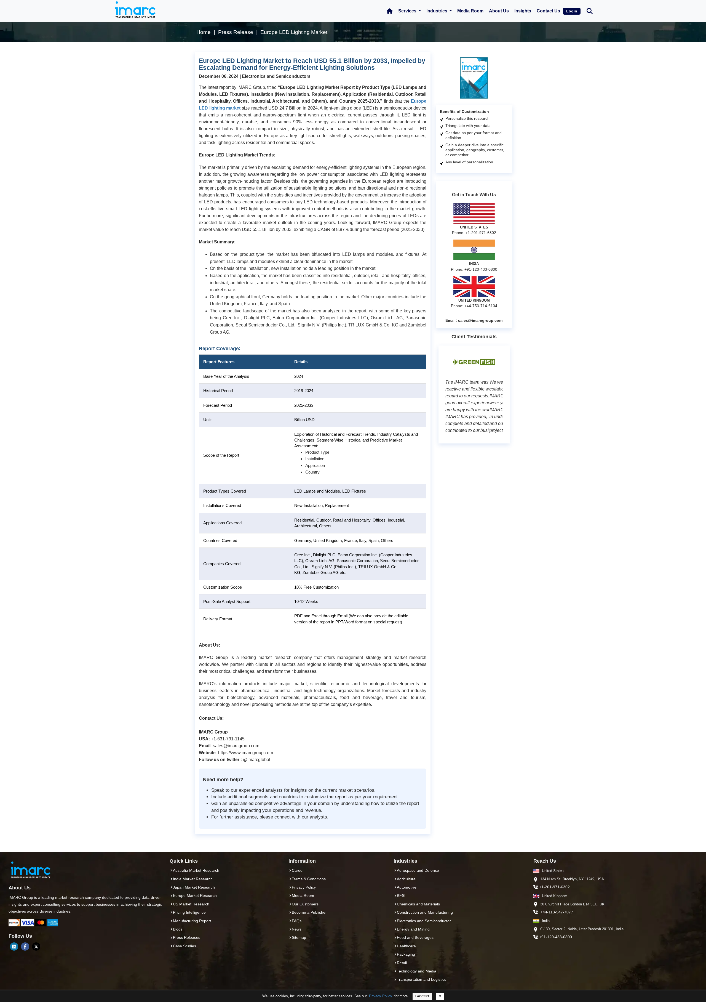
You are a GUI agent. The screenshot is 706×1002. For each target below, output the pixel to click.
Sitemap (299, 937)
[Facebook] (25, 946)
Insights (522, 11)
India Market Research (193, 879)
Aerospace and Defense (418, 870)
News (296, 929)
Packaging (406, 954)
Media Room (470, 11)
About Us (499, 11)
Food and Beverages (415, 937)
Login (571, 11)
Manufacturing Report (192, 921)
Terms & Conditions (309, 879)
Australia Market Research (196, 870)
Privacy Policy (380, 996)
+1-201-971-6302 (554, 887)
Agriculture (406, 879)
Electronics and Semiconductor (424, 921)
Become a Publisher (309, 912)
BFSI (401, 895)
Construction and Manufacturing (425, 912)
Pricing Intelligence (189, 912)
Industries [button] (437, 11)
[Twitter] (36, 946)
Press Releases (186, 937)
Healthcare (406, 946)
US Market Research (191, 904)
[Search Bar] (590, 10)
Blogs (178, 929)
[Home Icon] (389, 11)
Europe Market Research (195, 895)
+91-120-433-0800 (555, 937)
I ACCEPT (422, 996)
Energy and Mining (413, 929)
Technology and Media (416, 971)
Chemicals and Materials (418, 904)
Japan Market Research (194, 887)
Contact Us (548, 11)
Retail (402, 963)
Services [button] (408, 11)
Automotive (406, 887)
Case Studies (184, 946)
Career (298, 870)
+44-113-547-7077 (557, 912)
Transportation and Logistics (421, 979)
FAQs (296, 921)
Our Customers (305, 904)
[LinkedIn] (14, 946)
